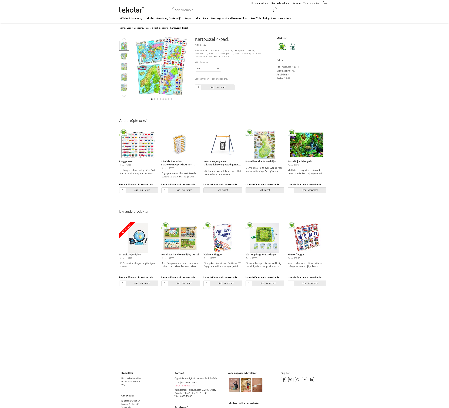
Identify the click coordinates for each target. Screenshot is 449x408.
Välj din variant (202, 63)
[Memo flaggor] (307, 238)
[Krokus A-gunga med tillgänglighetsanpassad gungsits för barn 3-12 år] (222, 145)
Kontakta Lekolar (281, 3)
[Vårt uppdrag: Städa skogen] (264, 238)
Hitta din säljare (260, 3)
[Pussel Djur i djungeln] (307, 145)
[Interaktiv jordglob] (138, 238)
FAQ (123, 385)
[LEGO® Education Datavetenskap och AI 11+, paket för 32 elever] (180, 145)
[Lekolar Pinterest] (290, 382)
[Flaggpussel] (138, 145)
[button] (152, 99)
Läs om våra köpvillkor (131, 378)
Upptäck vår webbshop (131, 382)
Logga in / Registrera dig (306, 3)
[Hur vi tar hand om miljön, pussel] (180, 238)
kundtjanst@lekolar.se (185, 386)
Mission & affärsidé (130, 404)
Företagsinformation (130, 401)
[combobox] (224, 10)
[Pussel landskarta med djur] (264, 145)
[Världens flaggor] (222, 238)
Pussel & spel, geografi (156, 28)
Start (122, 28)
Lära (129, 28)
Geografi (138, 28)
